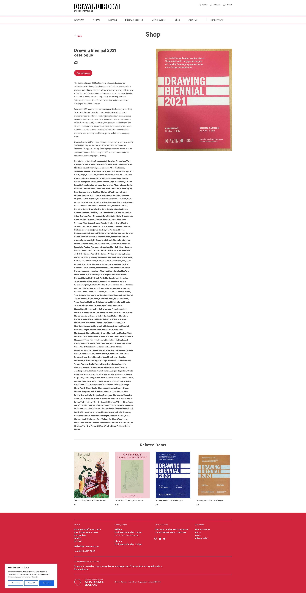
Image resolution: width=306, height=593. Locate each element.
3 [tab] (166, 148)
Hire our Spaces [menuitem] (202, 529)
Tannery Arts (217, 20)
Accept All (46, 583)
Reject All (31, 583)
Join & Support (159, 20)
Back (79, 36)
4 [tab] (170, 148)
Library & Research (134, 20)
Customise (15, 583)
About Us (193, 20)
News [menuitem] (197, 535)
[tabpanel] (194, 100)
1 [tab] (159, 148)
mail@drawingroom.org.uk (86, 546)
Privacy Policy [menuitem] (202, 538)
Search (204, 5)
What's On (79, 20)
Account (216, 5)
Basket (229, 5)
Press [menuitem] (198, 532)
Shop (177, 20)
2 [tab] (162, 148)
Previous (154, 100)
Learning (112, 20)
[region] (31, 576)
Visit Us (96, 20)
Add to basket (83, 73)
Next (233, 100)
